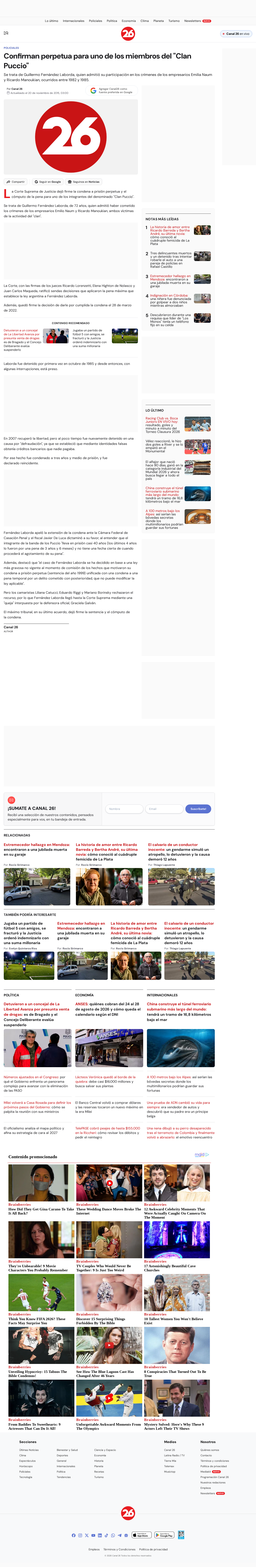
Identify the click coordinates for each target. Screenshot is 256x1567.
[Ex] (87, 1535)
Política (11, 995)
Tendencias (64, 1477)
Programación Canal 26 (215, 1477)
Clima (22, 1455)
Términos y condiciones (215, 1460)
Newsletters (212, 1493)
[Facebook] (74, 1535)
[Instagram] (80, 1535)
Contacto (206, 1455)
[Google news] (126, 1535)
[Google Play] (164, 1535)
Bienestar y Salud (67, 1450)
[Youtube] (93, 1535)
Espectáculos (27, 1460)
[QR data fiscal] (181, 1538)
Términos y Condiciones (119, 1549)
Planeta (98, 1466)
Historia (98, 1460)
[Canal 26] (128, 1513)
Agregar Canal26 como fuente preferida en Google (115, 90)
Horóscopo (26, 1466)
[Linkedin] (100, 1535)
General (61, 1460)
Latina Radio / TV (174, 1455)
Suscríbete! (198, 809)
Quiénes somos (210, 1450)
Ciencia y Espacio (105, 1450)
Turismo (99, 1477)
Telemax (169, 1466)
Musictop (169, 1471)
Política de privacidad (214, 1466)
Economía (84, 995)
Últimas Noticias (29, 1450)
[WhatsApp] (113, 1535)
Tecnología (25, 1477)
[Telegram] (119, 1535)
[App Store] (142, 1535)
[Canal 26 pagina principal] (128, 40)
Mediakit (210, 1471)
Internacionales (162, 995)
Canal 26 (16, 89)
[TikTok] (106, 1535)
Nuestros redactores (213, 1482)
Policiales (11, 48)
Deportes (62, 1455)
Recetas (99, 1471)
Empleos (206, 1488)
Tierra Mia (170, 1460)
